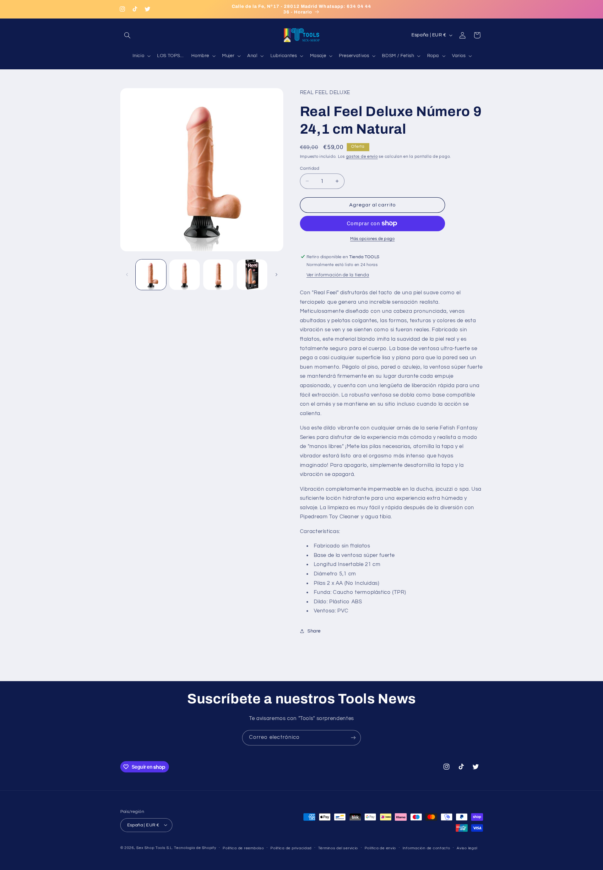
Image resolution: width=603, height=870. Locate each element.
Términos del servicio (338, 848)
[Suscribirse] (353, 737)
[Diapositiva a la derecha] (276, 274)
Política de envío (380, 848)
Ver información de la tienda (338, 275)
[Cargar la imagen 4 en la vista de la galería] (252, 274)
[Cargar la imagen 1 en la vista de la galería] (151, 274)
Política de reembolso (243, 848)
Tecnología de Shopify (195, 847)
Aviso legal (467, 848)
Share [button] (314, 631)
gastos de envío (362, 156)
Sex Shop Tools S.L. (154, 847)
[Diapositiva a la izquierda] (127, 274)
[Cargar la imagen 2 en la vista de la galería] (184, 274)
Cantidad (309, 168)
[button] (127, 35)
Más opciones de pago (372, 239)
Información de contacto (426, 848)
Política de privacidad (291, 848)
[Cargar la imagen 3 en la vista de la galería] (218, 274)
